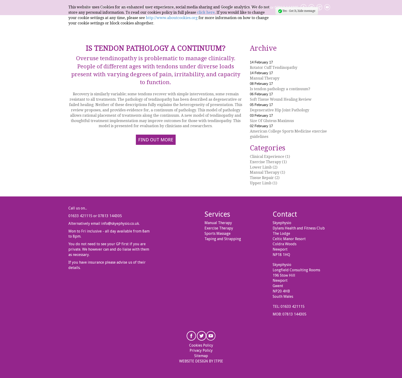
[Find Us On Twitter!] (201, 335)
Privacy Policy (201, 350)
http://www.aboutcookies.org (172, 18)
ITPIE (218, 361)
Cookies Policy (201, 345)
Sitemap (201, 356)
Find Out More (155, 140)
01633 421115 (80, 216)
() (270, 156)
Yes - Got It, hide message (298, 11)
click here (206, 12)
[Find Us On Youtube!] (210, 335)
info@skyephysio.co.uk (120, 223)
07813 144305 (110, 216)
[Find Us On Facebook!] (191, 335)
